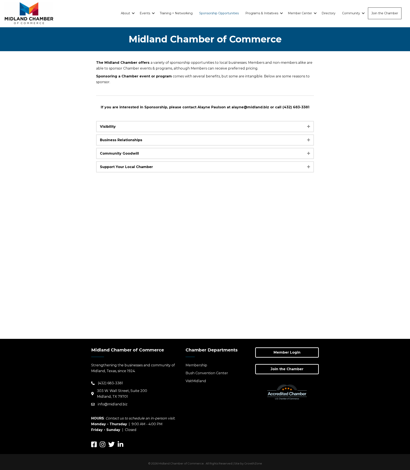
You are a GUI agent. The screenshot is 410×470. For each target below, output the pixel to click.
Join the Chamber (384, 13)
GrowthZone (253, 463)
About (125, 13)
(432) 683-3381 (110, 383)
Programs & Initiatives (261, 13)
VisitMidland (196, 381)
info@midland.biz (112, 404)
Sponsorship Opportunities (219, 13)
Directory (328, 13)
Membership (196, 365)
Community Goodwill (119, 153)
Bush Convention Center (207, 373)
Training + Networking (176, 13)
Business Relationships (121, 140)
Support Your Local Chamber (126, 167)
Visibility (108, 127)
